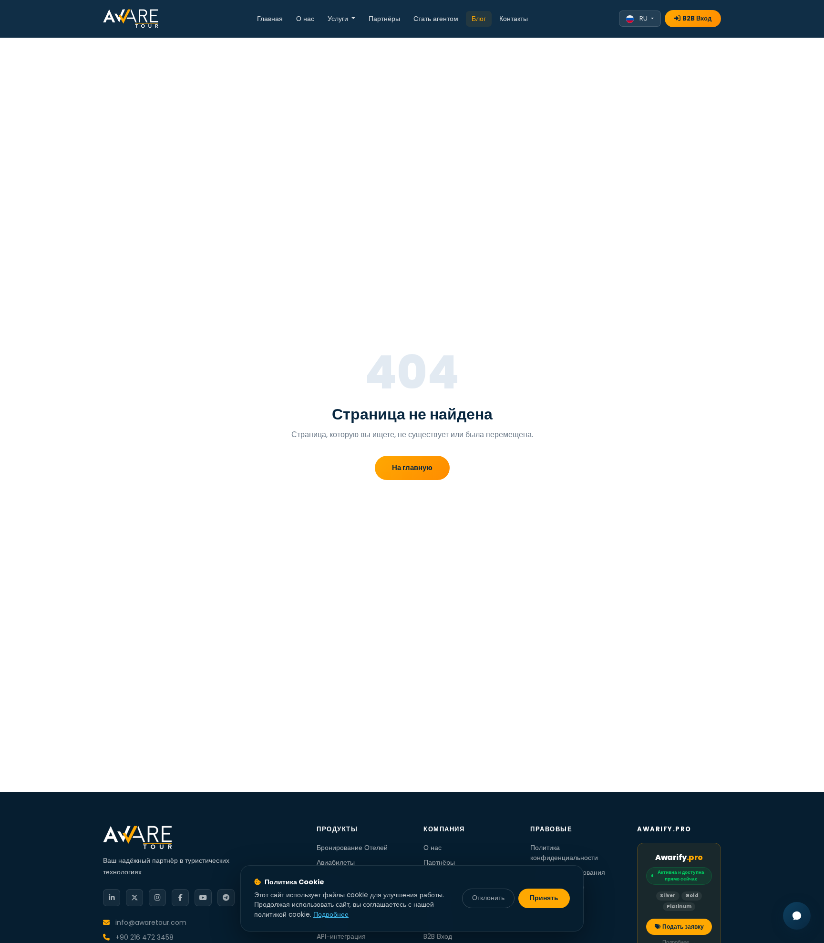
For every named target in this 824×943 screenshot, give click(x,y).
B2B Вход (696, 18)
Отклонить (488, 897)
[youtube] (203, 897)
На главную (412, 467)
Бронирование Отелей (352, 847)
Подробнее (331, 914)
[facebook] (180, 897)
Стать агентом (435, 18)
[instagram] (157, 897)
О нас (305, 18)
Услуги (339, 18)
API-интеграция (341, 936)
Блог (479, 18)
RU (643, 18)
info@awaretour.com (149, 922)
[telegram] (226, 897)
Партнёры (384, 18)
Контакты (513, 18)
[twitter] (134, 897)
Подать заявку (683, 926)
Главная (270, 18)
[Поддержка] (797, 916)
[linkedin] (111, 897)
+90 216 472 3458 (143, 937)
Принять (544, 897)
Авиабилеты (336, 862)
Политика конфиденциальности (564, 852)
